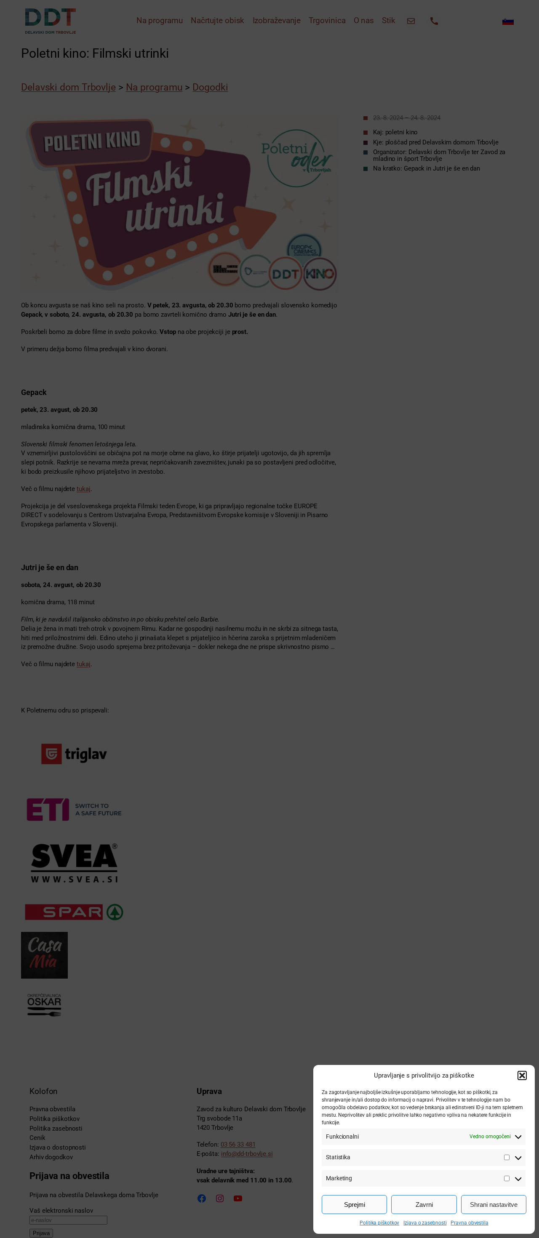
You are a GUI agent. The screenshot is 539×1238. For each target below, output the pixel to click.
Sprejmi (354, 1204)
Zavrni (424, 1204)
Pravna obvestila (469, 1223)
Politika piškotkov (379, 1223)
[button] (522, 1075)
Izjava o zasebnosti (424, 1223)
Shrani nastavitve (494, 1204)
